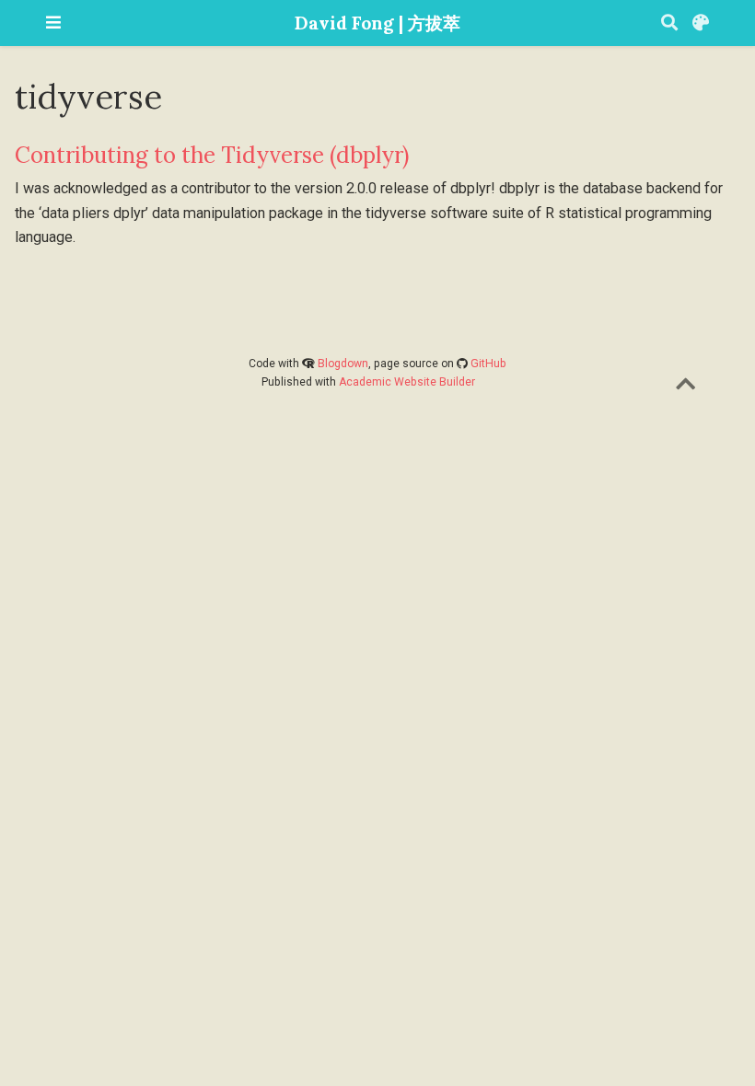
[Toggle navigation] (53, 22)
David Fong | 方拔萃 (377, 22)
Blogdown (343, 363)
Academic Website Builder (407, 381)
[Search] (669, 23)
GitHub (488, 363)
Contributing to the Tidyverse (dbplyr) (212, 155)
